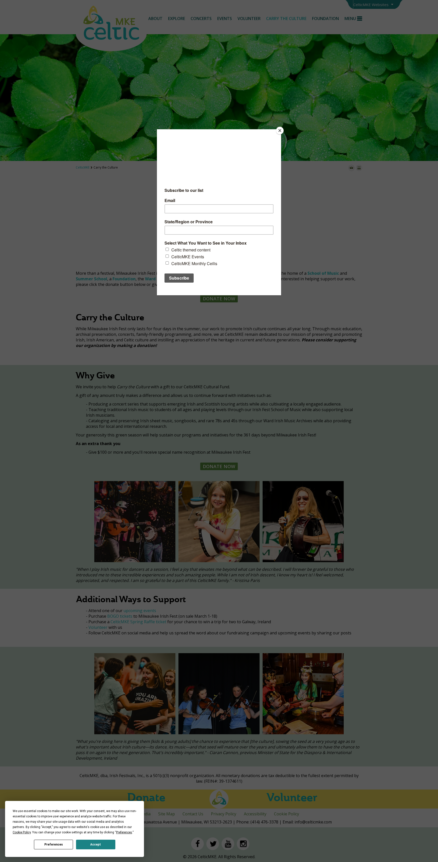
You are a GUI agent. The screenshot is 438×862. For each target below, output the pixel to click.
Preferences (53, 844)
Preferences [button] (124, 832)
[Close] (280, 130)
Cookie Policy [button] (22, 832)
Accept (95, 844)
